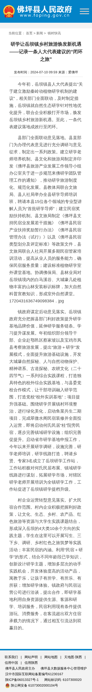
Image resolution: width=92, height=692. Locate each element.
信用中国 (12, 663)
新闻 (39, 33)
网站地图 (51, 657)
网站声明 (31, 657)
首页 (29, 33)
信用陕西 (31, 663)
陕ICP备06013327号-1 (22, 680)
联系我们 (11, 657)
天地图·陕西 (73, 657)
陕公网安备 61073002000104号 (34, 685)
